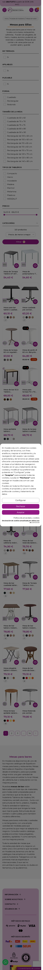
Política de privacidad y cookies (26, 518)
